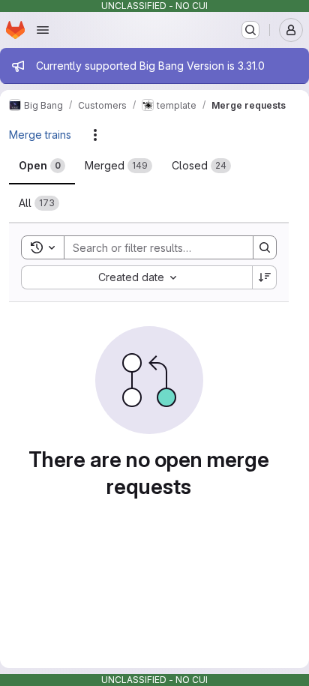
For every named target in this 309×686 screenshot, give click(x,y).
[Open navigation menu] (43, 30)
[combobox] (136, 277)
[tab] (42, 165)
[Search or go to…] (251, 30)
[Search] (265, 247)
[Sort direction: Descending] (265, 277)
